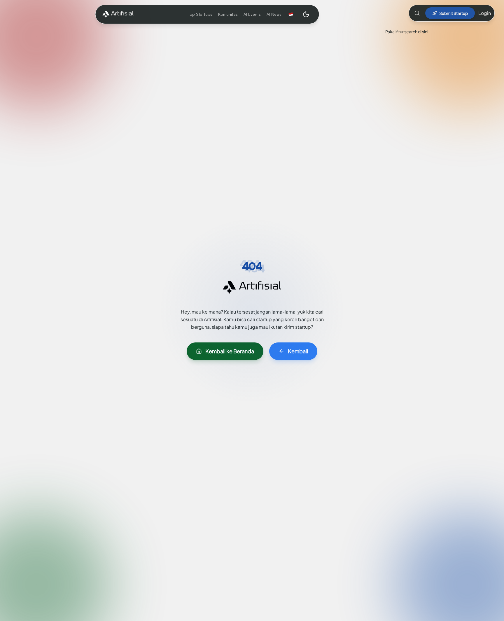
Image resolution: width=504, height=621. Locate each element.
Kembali (298, 351)
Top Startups (200, 14)
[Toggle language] (290, 14)
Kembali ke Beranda (229, 351)
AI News (274, 14)
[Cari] (417, 13)
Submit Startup (453, 13)
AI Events (252, 14)
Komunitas (228, 14)
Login (484, 13)
